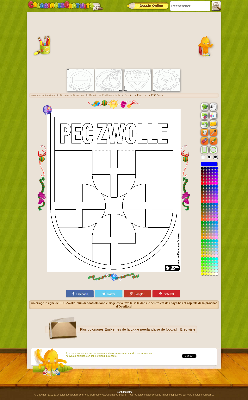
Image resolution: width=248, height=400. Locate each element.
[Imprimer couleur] (213, 115)
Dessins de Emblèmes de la (104, 95)
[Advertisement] (124, 40)
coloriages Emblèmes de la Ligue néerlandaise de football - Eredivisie (141, 329)
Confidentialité (125, 392)
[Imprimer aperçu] (213, 106)
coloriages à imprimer (43, 95)
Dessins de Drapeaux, (72, 95)
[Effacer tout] (204, 115)
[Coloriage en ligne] (65, 6)
